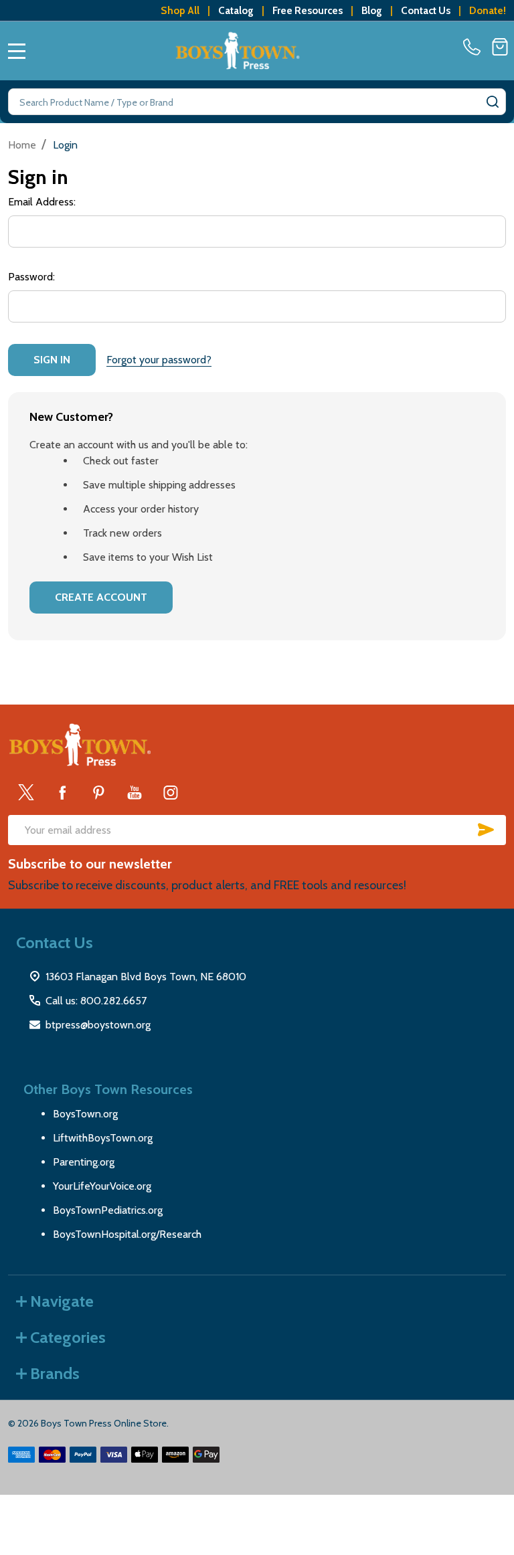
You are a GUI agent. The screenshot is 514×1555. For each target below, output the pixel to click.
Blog (371, 10)
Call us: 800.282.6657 (96, 1000)
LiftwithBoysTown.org (103, 1137)
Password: (31, 276)
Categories (68, 1337)
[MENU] (16, 51)
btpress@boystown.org (98, 1024)
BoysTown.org (85, 1113)
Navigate (62, 1301)
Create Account (101, 597)
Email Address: (42, 201)
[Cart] (500, 47)
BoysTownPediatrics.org (108, 1210)
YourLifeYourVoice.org (102, 1186)
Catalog (236, 10)
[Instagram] (171, 792)
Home (22, 145)
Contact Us (425, 10)
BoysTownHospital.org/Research (127, 1234)
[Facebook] (62, 792)
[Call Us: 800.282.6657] (474, 47)
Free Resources (307, 10)
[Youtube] (134, 792)
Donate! (487, 10)
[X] (26, 792)
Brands (55, 1373)
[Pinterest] (98, 792)
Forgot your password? (158, 359)
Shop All (180, 10)
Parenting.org (83, 1162)
